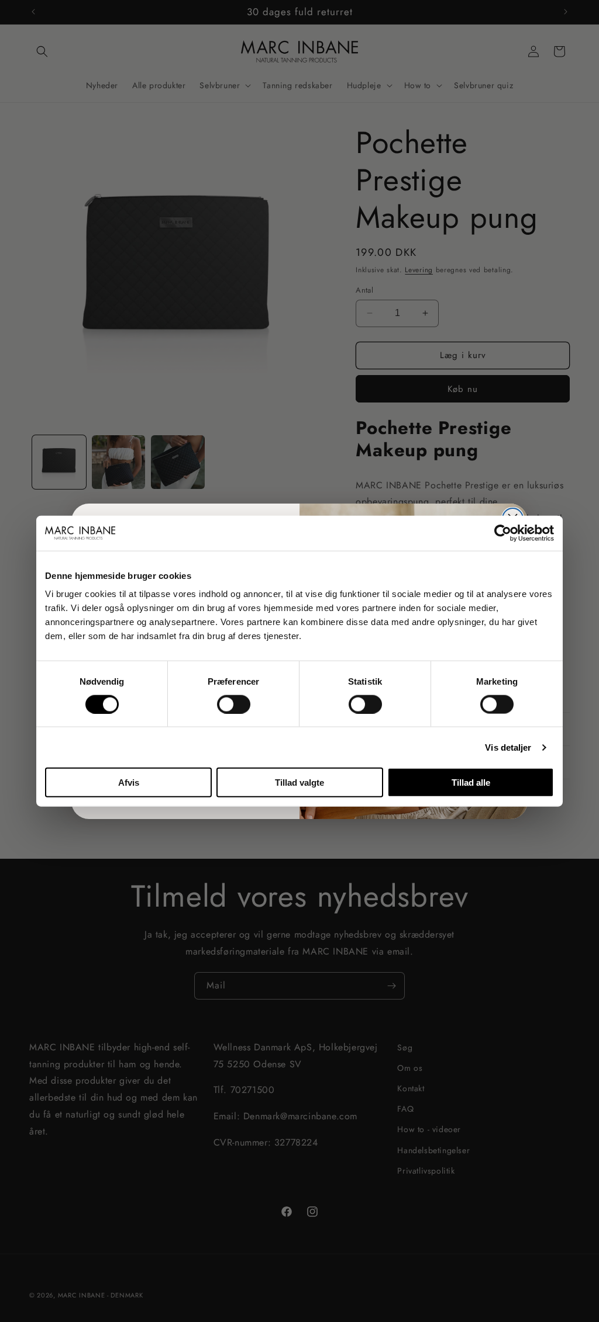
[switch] (233, 704)
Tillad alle (471, 782)
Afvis (128, 782)
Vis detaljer (508, 747)
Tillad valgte (299, 782)
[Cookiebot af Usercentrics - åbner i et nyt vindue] (503, 533)
